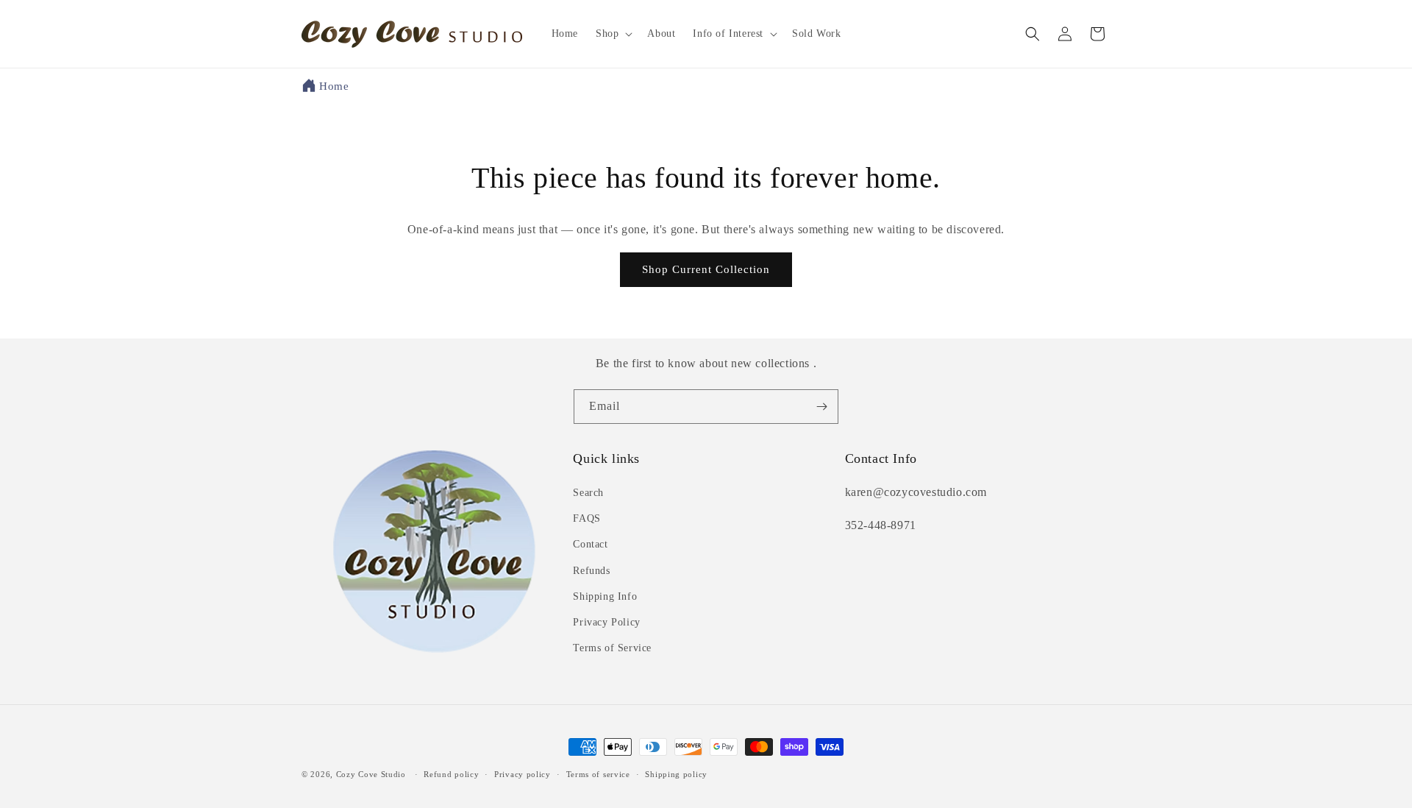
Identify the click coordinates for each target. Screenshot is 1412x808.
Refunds (591, 570)
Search (588, 492)
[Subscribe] (821, 406)
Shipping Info (605, 596)
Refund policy (451, 774)
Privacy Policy (606, 622)
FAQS (586, 518)
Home (334, 86)
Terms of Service (612, 647)
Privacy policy (522, 774)
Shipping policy (676, 774)
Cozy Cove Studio (371, 774)
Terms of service (598, 774)
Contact (590, 544)
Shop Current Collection (706, 269)
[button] (612, 33)
